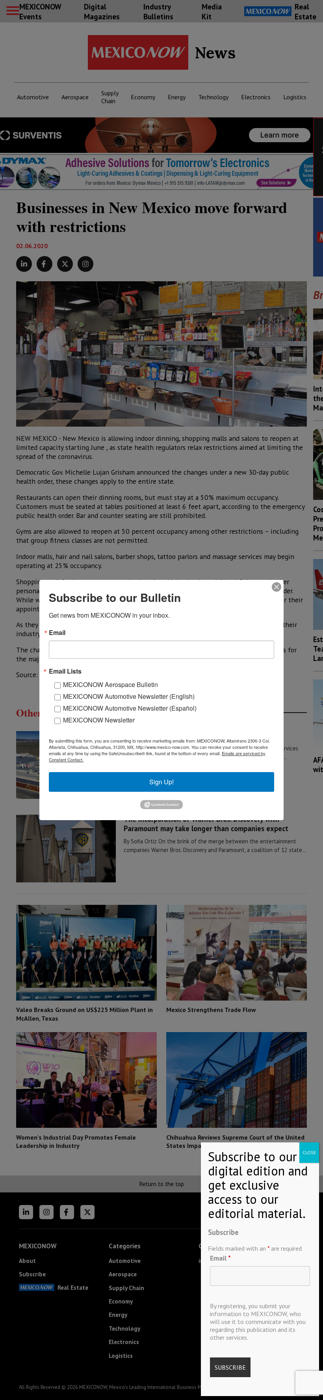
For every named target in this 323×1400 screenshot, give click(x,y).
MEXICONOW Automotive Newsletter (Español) (130, 708)
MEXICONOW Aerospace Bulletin (110, 684)
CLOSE (309, 1152)
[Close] (276, 587)
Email (220, 1258)
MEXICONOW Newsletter (99, 719)
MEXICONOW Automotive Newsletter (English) (129, 696)
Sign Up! (161, 781)
